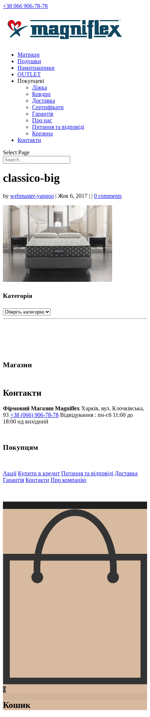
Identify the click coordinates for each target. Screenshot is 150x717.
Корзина (42, 133)
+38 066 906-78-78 (25, 6)
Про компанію (68, 480)
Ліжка (39, 87)
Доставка (43, 100)
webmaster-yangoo (32, 196)
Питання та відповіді (58, 127)
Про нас (42, 120)
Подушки (29, 61)
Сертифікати (48, 107)
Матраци (28, 54)
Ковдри (41, 94)
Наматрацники (36, 68)
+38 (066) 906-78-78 (34, 415)
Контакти (29, 140)
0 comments (108, 196)
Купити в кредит (39, 473)
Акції (9, 473)
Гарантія (42, 114)
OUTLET (29, 74)
